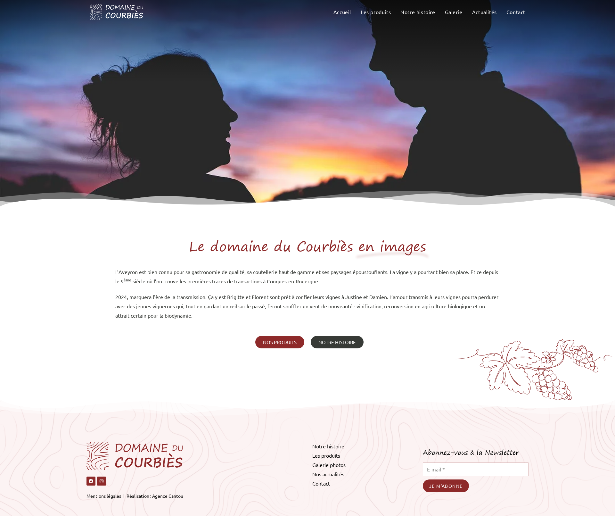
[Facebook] (90, 481)
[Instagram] (101, 481)
